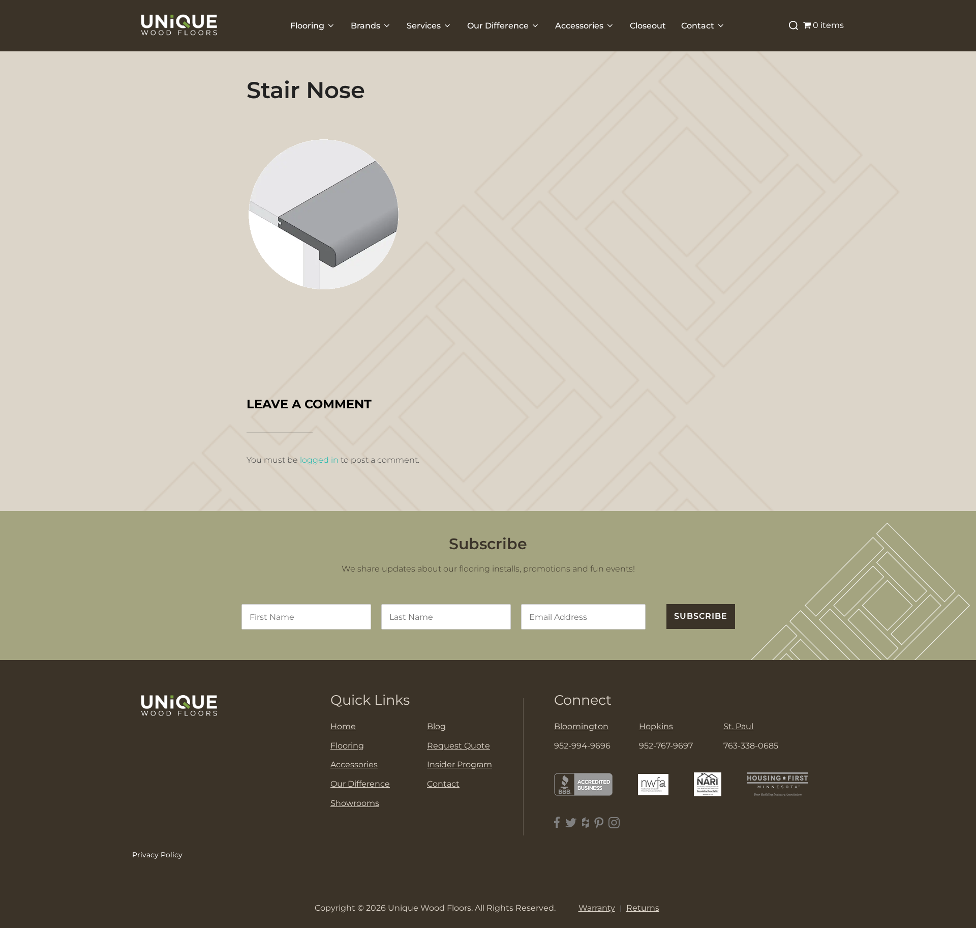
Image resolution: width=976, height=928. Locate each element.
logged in (319, 460)
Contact (697, 26)
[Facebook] (557, 822)
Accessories (579, 26)
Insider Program (459, 764)
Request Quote (458, 746)
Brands (365, 26)
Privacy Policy (157, 854)
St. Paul (738, 726)
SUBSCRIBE (700, 616)
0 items (828, 25)
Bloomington (581, 726)
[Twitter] (571, 822)
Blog (436, 726)
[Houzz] (585, 822)
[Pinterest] (598, 822)
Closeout (648, 26)
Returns (642, 908)
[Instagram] (614, 822)
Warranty (596, 908)
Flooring (307, 26)
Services (424, 26)
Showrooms (354, 803)
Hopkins (656, 726)
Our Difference (498, 26)
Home (343, 726)
